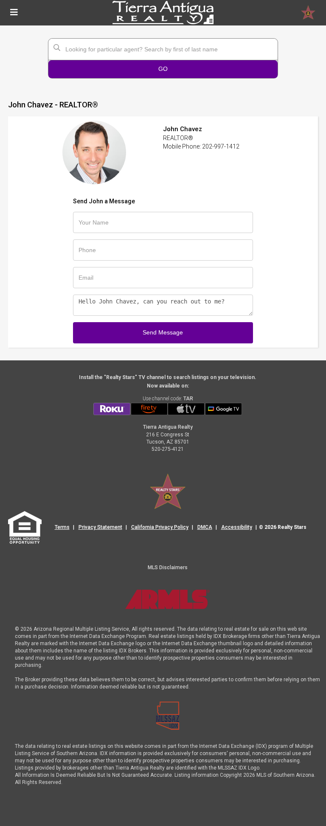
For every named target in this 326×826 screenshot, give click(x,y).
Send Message (163, 332)
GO (163, 68)
